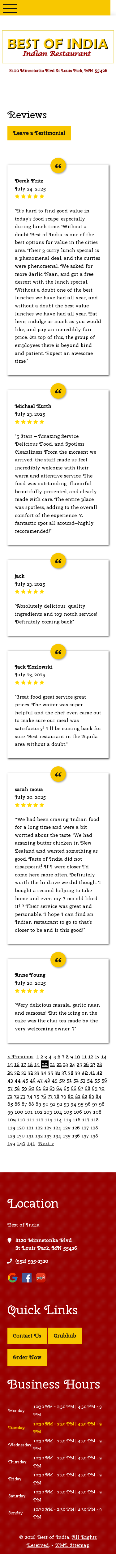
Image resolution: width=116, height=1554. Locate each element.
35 (50, 1072)
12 (90, 1056)
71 (9, 1096)
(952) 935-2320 (31, 1261)
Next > (46, 1143)
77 (50, 1096)
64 (59, 1088)
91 (52, 1104)
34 (43, 1072)
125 (67, 1127)
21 (52, 1064)
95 (81, 1104)
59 (24, 1088)
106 (78, 1112)
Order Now (27, 1357)
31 (23, 1072)
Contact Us (27, 1335)
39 (77, 1072)
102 (38, 1112)
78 (56, 1096)
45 (25, 1080)
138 (94, 1135)
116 (76, 1119)
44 (18, 1080)
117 (85, 1119)
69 (94, 1088)
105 (68, 1112)
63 (52, 1088)
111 (30, 1119)
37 (64, 1072)
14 (104, 1056)
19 (37, 1064)
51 (69, 1080)
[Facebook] (28, 1282)
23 (65, 1064)
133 (48, 1135)
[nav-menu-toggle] (10, 7)
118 (95, 1119)
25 (79, 1064)
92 (59, 1104)
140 (21, 1143)
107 (88, 1112)
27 (92, 1064)
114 (58, 1119)
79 (63, 1096)
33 (36, 1072)
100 (19, 1112)
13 (97, 1056)
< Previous (20, 1056)
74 (29, 1096)
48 (47, 1080)
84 (98, 1096)
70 (102, 1088)
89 (38, 1104)
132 (39, 1135)
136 (76, 1135)
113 (48, 1119)
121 (30, 1127)
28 (99, 1064)
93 (66, 1104)
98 (102, 1104)
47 (40, 1080)
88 (31, 1104)
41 (92, 1072)
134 (57, 1135)
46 (33, 1080)
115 (67, 1119)
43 (10, 1080)
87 (24, 1104)
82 (84, 1096)
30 (17, 1072)
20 (45, 1064)
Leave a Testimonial (39, 133)
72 (16, 1096)
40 (85, 1072)
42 (99, 1072)
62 (45, 1088)
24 (72, 1064)
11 (84, 1056)
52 (76, 1080)
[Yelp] (42, 1282)
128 (94, 1127)
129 (11, 1135)
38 (70, 1072)
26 (86, 1064)
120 (21, 1127)
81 (77, 1096)
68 (87, 1088)
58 (17, 1088)
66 (73, 1088)
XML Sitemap (72, 1545)
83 (91, 1096)
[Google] (14, 1282)
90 (46, 1104)
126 (76, 1127)
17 (23, 1064)
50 (62, 1080)
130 (21, 1135)
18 (30, 1064)
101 (29, 1112)
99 (10, 1112)
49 (55, 1080)
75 (36, 1096)
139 (11, 1143)
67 (80, 1088)
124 (57, 1127)
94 (73, 1104)
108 (97, 1112)
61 (38, 1088)
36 (57, 1072)
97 (94, 1104)
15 (10, 1064)
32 (30, 1072)
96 (88, 1104)
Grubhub (65, 1335)
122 (39, 1127)
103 (48, 1112)
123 (48, 1127)
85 (10, 1104)
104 (58, 1112)
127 (85, 1127)
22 (59, 1064)
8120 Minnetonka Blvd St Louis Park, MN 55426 (46, 1244)
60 (31, 1088)
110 (21, 1119)
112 (39, 1119)
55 (97, 1080)
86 (17, 1104)
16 (16, 1064)
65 (66, 1088)
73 (22, 1096)
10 (77, 1056)
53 (82, 1080)
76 (43, 1096)
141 (31, 1143)
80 (71, 1096)
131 (30, 1135)
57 (10, 1088)
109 (11, 1119)
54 (90, 1080)
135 (67, 1135)
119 (11, 1127)
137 (85, 1135)
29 (10, 1072)
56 (104, 1080)
